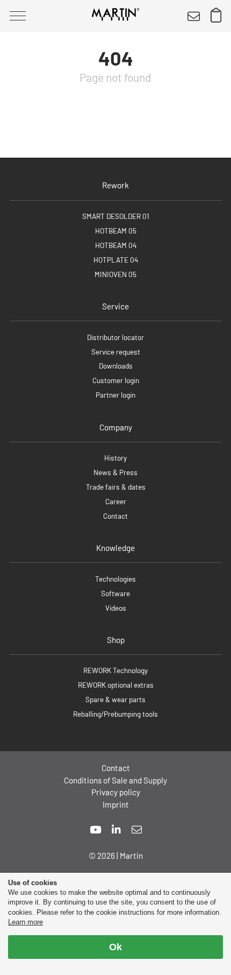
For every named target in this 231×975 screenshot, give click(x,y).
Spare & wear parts (115, 699)
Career (115, 501)
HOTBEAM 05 (115, 230)
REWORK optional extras (116, 684)
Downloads (116, 365)
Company (115, 427)
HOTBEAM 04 (115, 245)
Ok (115, 947)
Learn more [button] (25, 922)
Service (115, 306)
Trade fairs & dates (116, 486)
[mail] (136, 829)
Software (115, 593)
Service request (115, 351)
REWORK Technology (115, 670)
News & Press (115, 472)
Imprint (116, 804)
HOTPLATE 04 (115, 259)
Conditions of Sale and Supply (115, 780)
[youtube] (95, 829)
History (115, 457)
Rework (115, 185)
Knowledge (115, 548)
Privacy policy (115, 792)
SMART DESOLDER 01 (115, 216)
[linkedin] (116, 829)
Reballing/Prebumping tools (115, 713)
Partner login (115, 394)
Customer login (115, 380)
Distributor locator (115, 337)
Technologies (115, 578)
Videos (115, 607)
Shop (116, 640)
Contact (115, 515)
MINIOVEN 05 (115, 274)
